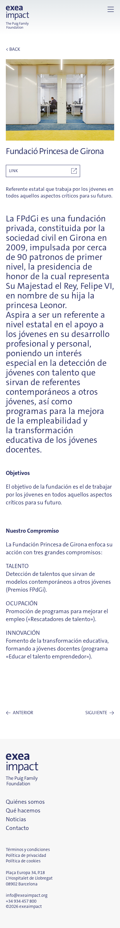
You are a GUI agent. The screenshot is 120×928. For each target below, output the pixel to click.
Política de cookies (23, 861)
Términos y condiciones (28, 849)
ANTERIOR (19, 713)
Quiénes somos (25, 801)
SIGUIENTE (99, 713)
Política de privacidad (26, 855)
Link (13, 171)
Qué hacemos (23, 810)
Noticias (16, 819)
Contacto (17, 828)
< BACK (13, 49)
